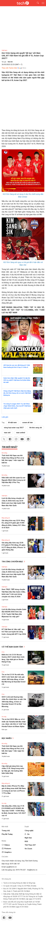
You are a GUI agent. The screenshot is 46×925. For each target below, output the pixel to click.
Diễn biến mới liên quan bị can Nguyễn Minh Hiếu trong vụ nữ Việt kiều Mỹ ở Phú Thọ (13, 480)
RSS (26, 841)
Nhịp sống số (6, 518)
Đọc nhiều (7, 738)
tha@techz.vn (32, 870)
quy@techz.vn (11, 867)
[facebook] (10, 439)
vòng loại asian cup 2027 (14, 428)
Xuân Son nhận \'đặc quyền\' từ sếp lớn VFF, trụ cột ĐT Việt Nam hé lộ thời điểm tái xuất (16, 380)
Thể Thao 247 (30, 845)
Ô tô (3, 652)
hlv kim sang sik (35, 428)
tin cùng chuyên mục (13, 561)
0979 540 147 (15, 864)
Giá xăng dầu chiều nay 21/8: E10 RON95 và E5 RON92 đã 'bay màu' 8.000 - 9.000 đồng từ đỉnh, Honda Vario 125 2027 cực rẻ (14, 810)
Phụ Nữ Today (7, 834)
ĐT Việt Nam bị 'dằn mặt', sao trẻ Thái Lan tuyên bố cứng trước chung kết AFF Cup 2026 (14, 631)
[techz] (23, 3)
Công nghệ (29, 831)
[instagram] (16, 439)
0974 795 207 (21, 870)
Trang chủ (6, 831)
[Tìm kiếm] (36, 3)
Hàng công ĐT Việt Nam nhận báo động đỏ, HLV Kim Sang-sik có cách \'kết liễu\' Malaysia (17, 393)
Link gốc (5, 417)
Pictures (7, 849)
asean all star (27, 422)
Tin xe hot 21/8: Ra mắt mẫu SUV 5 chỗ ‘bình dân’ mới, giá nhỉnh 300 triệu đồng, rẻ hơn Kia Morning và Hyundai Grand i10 (13, 679)
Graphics (8, 852)
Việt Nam (4, 50)
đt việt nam (12, 422)
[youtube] (22, 439)
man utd (7, 433)
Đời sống (4, 453)
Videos (7, 845)
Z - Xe (27, 834)
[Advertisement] (23, 106)
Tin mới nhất (9, 447)
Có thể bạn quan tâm (12, 647)
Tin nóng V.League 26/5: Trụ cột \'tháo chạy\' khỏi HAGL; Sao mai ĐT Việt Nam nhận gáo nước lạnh (17, 406)
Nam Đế (10, 62)
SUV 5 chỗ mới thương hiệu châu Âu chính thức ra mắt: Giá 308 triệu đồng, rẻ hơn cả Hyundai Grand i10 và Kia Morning (14, 701)
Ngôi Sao (28, 838)
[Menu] (43, 3)
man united (20, 433)
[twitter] (4, 439)
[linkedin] (28, 439)
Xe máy (4, 716)
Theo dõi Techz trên (9, 68)
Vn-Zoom (28, 849)
